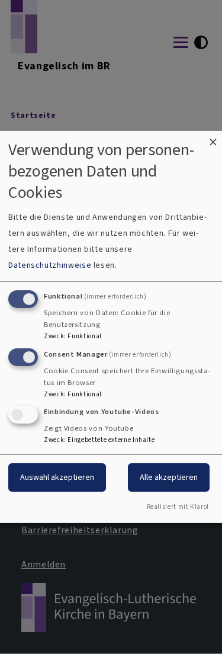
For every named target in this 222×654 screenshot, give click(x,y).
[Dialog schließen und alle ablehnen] (213, 138)
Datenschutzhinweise (49, 265)
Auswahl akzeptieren (57, 477)
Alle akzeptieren (169, 477)
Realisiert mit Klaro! (178, 506)
